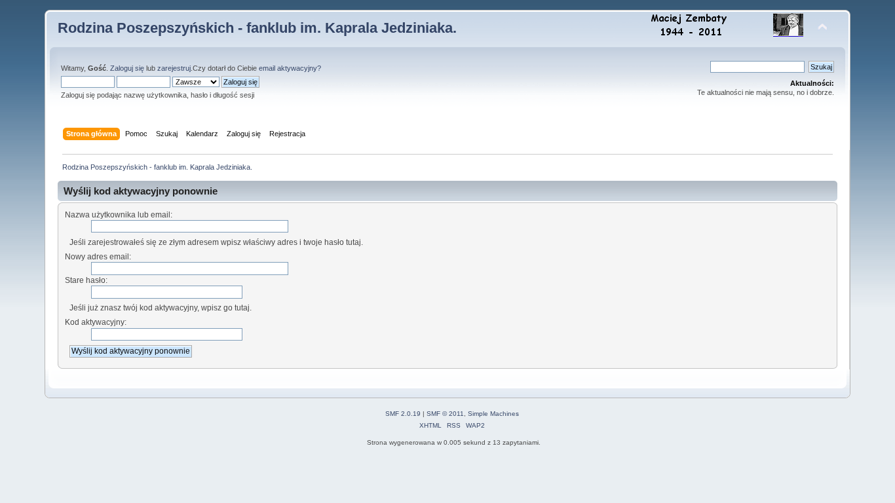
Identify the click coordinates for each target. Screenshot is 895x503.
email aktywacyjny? (290, 68)
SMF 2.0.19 (403, 413)
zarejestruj (174, 68)
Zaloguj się (127, 68)
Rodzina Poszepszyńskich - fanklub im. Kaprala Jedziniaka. (257, 28)
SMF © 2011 (445, 413)
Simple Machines (493, 413)
